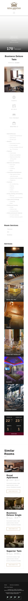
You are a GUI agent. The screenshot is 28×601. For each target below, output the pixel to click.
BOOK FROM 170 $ (13, 564)
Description (14, 36)
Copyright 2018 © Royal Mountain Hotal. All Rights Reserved (13, 593)
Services (14, 40)
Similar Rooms (14, 42)
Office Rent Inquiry (8, 587)
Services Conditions (14, 584)
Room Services (14, 38)
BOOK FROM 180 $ (13, 491)
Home (5, 584)
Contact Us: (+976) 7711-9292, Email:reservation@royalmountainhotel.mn (14, 590)
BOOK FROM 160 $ (13, 528)
